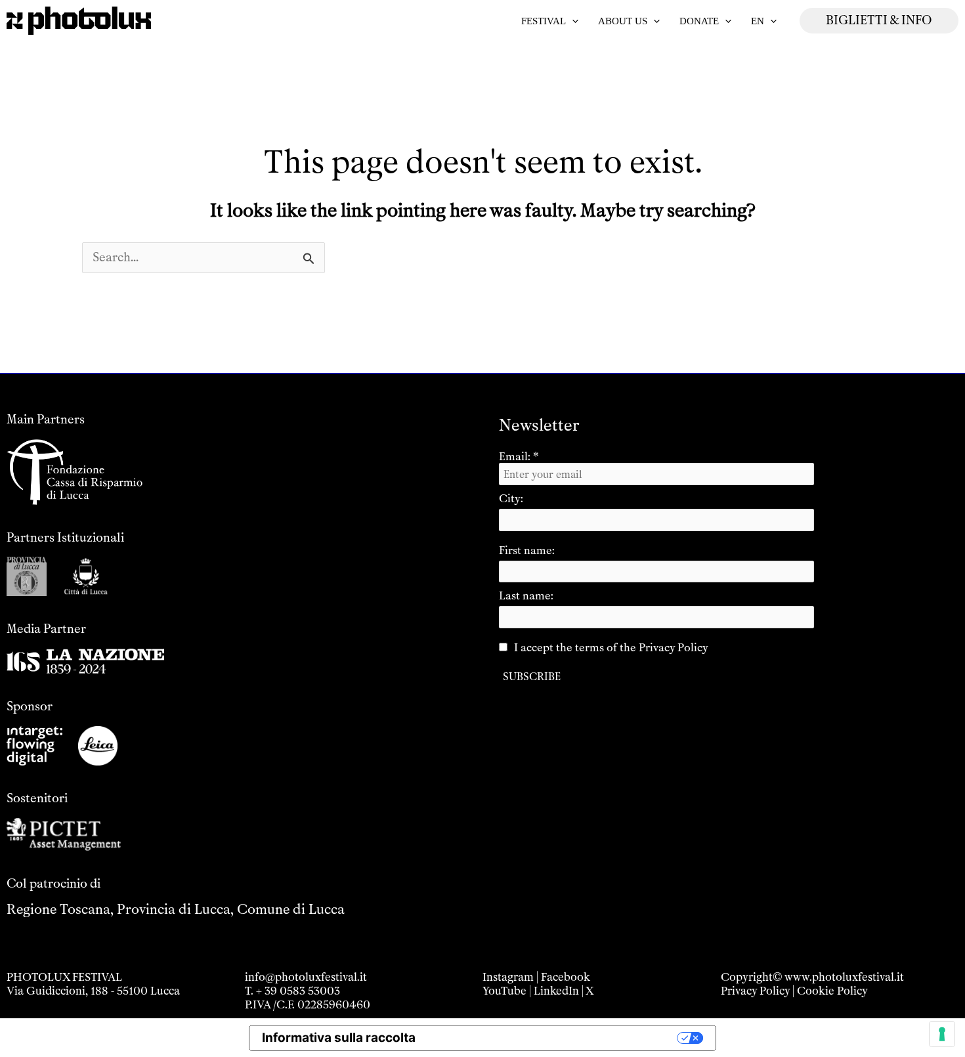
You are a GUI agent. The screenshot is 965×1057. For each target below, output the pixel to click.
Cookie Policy (832, 990)
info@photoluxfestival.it (306, 976)
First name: (527, 550)
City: (511, 498)
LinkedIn (556, 990)
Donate (699, 21)
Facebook (565, 976)
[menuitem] (763, 21)
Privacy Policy (755, 990)
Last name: (526, 595)
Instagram (508, 976)
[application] (572, 21)
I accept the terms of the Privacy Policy (611, 647)
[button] (879, 20)
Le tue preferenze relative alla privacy (554, 1037)
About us (622, 21)
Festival (543, 21)
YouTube (504, 990)
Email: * (519, 456)
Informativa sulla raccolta (339, 1037)
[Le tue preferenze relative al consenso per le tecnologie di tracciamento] (942, 1034)
